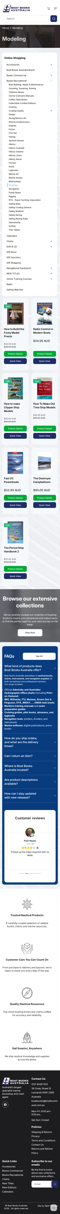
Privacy (35, 1136)
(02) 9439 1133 (39, 1084)
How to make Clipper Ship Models (12, 407)
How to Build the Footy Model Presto (14, 333)
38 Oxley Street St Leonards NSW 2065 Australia (42, 1092)
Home (5, 27)
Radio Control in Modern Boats (43, 331)
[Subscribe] (54, 1184)
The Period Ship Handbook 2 (14, 549)
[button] (55, 8)
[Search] (53, 18)
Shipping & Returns (41, 1132)
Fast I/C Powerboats (11, 480)
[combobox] (30, 18)
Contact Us (37, 1144)
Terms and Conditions (43, 1140)
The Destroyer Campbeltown (42, 480)
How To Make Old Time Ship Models (44, 405)
